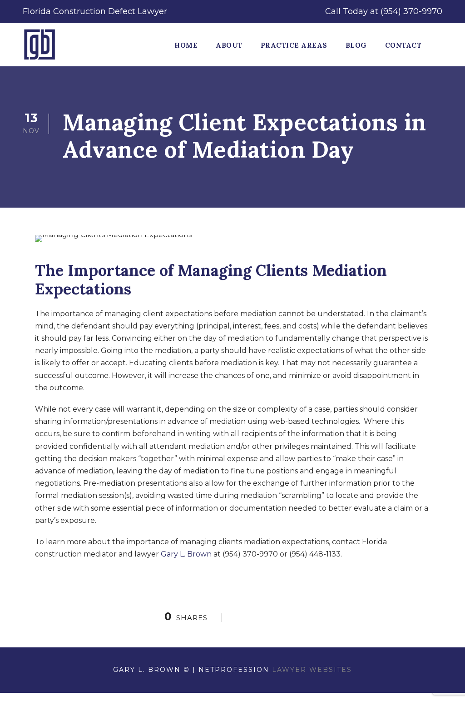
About (229, 45)
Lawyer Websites (312, 670)
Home (186, 45)
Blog (356, 45)
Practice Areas (294, 45)
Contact (403, 45)
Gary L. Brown (186, 554)
